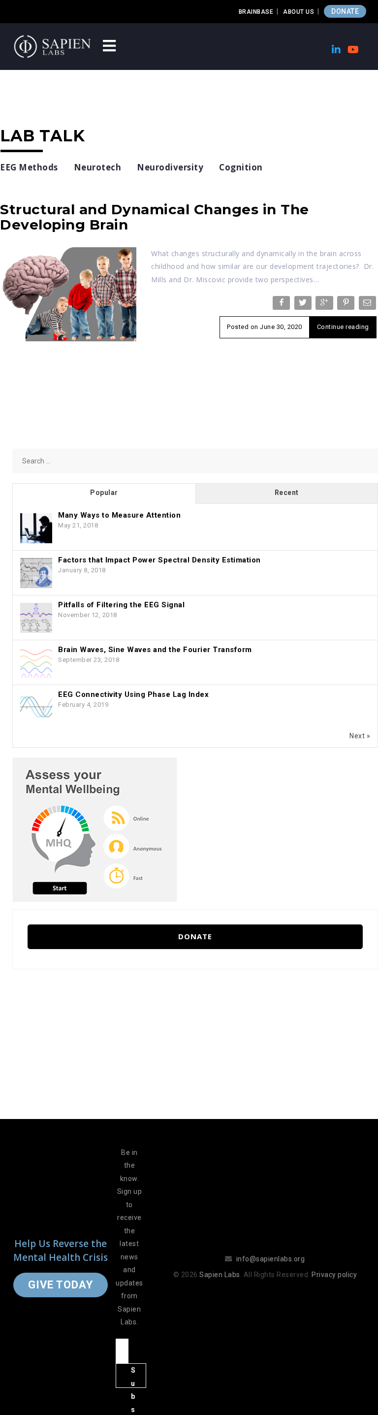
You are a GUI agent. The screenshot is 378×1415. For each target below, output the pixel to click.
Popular (104, 492)
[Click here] (94, 829)
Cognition (241, 167)
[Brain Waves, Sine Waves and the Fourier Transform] (36, 663)
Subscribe (133, 1377)
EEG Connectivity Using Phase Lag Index (133, 694)
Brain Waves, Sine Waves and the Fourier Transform (155, 649)
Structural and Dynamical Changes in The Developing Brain (154, 217)
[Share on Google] (325, 304)
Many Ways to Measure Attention (119, 515)
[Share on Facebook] (282, 304)
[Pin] (346, 304)
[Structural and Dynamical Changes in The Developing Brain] (68, 293)
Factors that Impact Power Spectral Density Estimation (159, 560)
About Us (298, 11)
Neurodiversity (170, 167)
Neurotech (98, 167)
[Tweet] (304, 304)
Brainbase (256, 11)
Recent (287, 492)
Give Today (60, 1285)
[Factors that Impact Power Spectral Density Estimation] (36, 573)
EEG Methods (29, 167)
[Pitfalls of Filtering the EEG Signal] (36, 618)
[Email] (368, 304)
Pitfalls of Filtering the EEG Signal (121, 604)
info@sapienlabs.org (270, 1259)
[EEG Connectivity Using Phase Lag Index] (36, 708)
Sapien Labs (219, 1275)
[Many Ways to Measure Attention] (36, 528)
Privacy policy (334, 1275)
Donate (195, 936)
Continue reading (343, 326)
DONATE (345, 11)
